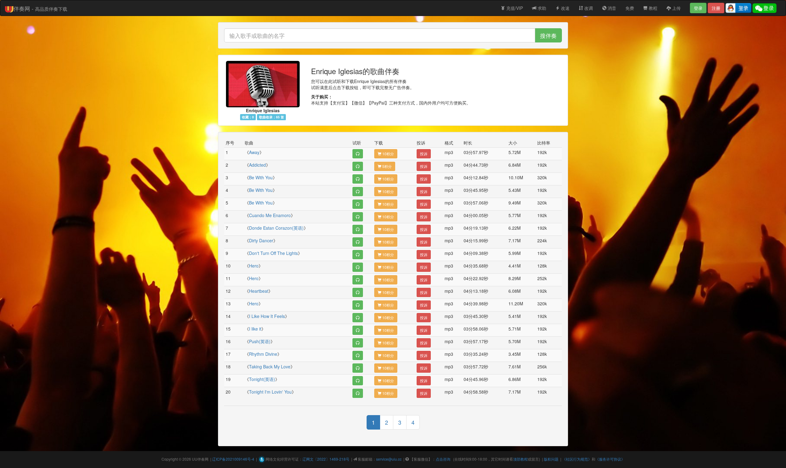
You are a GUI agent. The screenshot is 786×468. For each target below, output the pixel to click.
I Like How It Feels (267, 316)
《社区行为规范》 (577, 459)
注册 (716, 8)
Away (254, 152)
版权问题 (551, 459)
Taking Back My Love (269, 366)
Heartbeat (258, 291)
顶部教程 (520, 459)
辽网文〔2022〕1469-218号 (325, 459)
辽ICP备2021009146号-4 (233, 459)
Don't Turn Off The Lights (273, 253)
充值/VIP (514, 8)
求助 (541, 8)
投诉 (423, 153)
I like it (255, 329)
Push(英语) (259, 341)
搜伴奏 (548, 35)
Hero (254, 266)
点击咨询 (443, 459)
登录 (698, 8)
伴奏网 (202, 459)
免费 (629, 8)
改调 (588, 8)
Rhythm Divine (263, 354)
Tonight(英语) (262, 379)
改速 (565, 8)
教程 (652, 8)
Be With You (261, 177)
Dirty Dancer (261, 240)
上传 (676, 8)
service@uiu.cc (389, 459)
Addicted (257, 165)
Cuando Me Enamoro (270, 215)
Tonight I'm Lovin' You (270, 392)
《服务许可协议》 (610, 459)
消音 (611, 8)
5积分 (386, 166)
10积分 (387, 153)
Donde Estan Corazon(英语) (276, 228)
